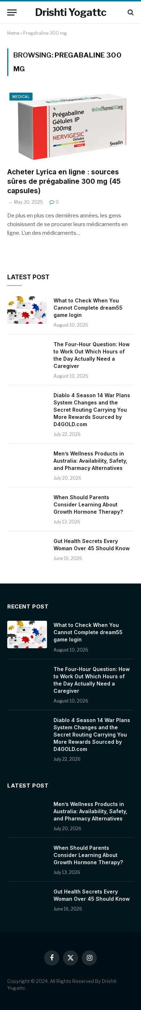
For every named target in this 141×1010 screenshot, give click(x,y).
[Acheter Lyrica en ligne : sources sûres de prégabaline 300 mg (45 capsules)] (70, 126)
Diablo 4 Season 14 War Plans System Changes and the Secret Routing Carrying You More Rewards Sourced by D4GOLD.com (92, 409)
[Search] (130, 12)
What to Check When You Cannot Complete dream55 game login (88, 307)
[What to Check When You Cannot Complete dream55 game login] (27, 310)
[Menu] (12, 12)
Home (13, 33)
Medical (21, 96)
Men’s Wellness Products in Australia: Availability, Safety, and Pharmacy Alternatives (90, 460)
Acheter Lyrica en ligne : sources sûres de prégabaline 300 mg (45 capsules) (64, 181)
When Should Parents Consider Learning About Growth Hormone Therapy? (88, 504)
